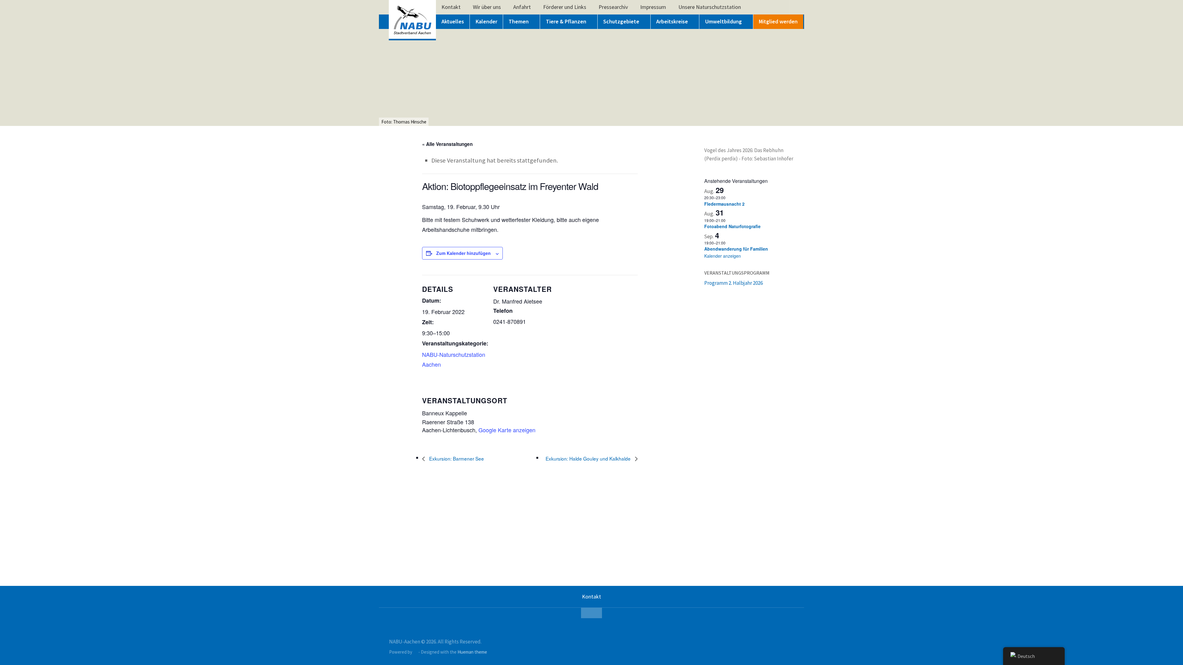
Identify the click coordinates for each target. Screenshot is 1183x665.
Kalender (486, 21)
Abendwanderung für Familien (736, 249)
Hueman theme (472, 652)
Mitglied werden (778, 21)
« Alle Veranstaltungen (447, 144)
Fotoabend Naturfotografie (732, 226)
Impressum (653, 6)
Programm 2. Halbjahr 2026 (733, 283)
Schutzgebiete (621, 21)
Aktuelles (452, 21)
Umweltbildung (723, 21)
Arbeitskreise (672, 21)
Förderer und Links (564, 6)
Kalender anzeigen (722, 256)
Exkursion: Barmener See (456, 458)
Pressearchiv (613, 6)
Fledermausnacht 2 (724, 204)
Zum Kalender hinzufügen (463, 253)
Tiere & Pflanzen (566, 21)
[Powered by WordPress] (415, 652)
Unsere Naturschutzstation (709, 6)
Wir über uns (487, 6)
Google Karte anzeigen (506, 430)
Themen (519, 21)
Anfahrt (522, 6)
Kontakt (451, 6)
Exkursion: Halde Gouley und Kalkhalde (589, 458)
